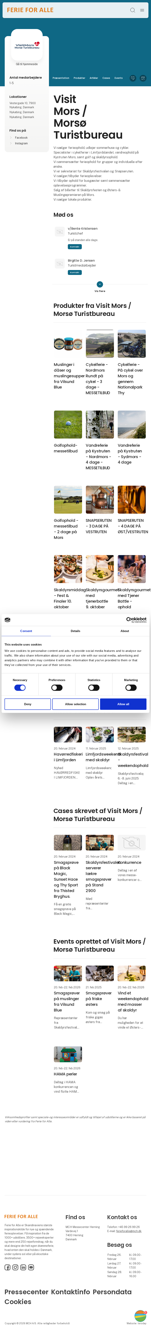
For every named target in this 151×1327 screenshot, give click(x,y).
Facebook (21, 137)
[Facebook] (7, 1269)
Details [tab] (75, 630)
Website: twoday (136, 1323)
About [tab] (125, 630)
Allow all (123, 704)
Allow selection (75, 704)
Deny (27, 704)
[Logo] (30, 10)
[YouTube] (31, 1269)
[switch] (57, 688)
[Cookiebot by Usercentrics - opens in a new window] (129, 620)
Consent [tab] (26, 630)
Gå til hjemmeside (27, 64)
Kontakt (74, 246)
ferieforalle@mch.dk (129, 1231)
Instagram (21, 143)
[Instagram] (15, 1269)
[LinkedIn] (23, 1269)
